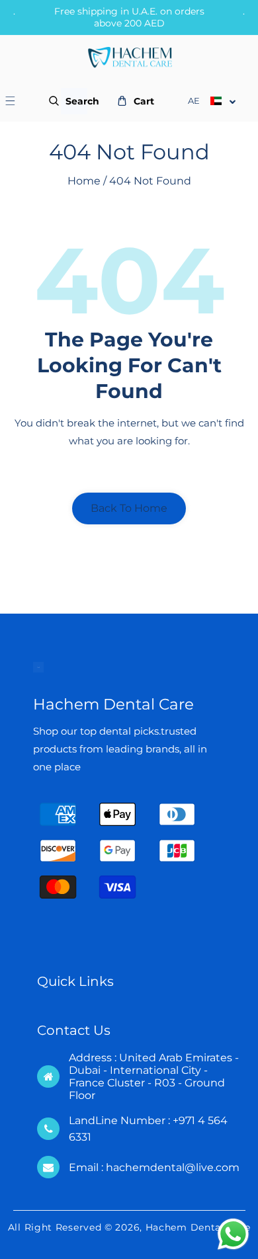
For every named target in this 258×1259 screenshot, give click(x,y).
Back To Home (129, 508)
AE (194, 100)
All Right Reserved (55, 1227)
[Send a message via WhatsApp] (233, 1234)
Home (84, 181)
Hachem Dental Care (198, 1227)
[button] (17, 100)
